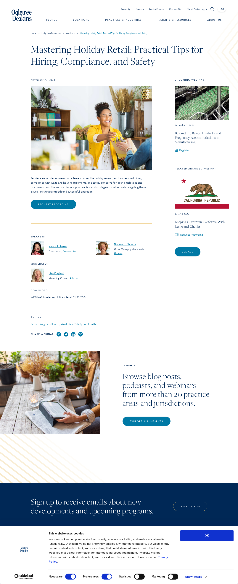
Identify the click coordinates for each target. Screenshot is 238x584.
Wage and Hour (49, 324)
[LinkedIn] (73, 334)
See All (187, 252)
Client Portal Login (196, 9)
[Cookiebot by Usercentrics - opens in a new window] (24, 577)
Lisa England (56, 273)
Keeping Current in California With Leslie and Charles (200, 224)
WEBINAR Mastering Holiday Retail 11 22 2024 (58, 297)
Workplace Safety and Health (78, 324)
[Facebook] (66, 334)
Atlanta (74, 278)
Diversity (125, 9)
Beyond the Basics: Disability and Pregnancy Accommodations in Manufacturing (198, 137)
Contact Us (175, 9)
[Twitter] (59, 334)
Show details (193, 576)
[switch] (107, 577)
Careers (140, 9)
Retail (34, 324)
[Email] (80, 334)
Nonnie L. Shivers (125, 244)
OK (207, 535)
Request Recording (53, 204)
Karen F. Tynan (58, 246)
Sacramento (69, 251)
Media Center (156, 9)
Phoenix (118, 253)
